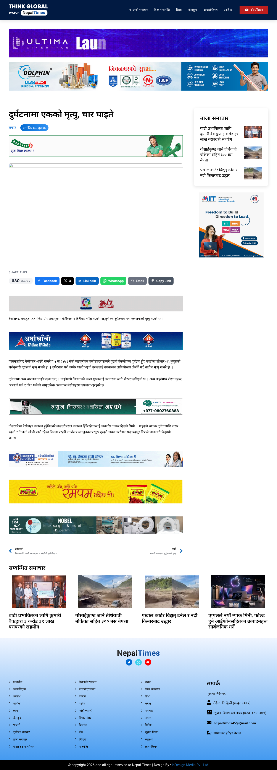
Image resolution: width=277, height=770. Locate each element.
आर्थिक (228, 10)
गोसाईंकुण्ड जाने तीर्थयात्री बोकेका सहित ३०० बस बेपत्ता (218, 155)
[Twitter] (138, 662)
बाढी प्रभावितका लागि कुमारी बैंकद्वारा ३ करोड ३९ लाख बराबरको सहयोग (219, 134)
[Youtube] (148, 662)
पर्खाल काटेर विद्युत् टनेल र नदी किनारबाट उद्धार (218, 172)
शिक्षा (179, 10)
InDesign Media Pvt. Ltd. (190, 765)
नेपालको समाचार (138, 10)
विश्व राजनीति (162, 10)
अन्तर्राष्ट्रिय (210, 10)
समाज (12, 127)
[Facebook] (129, 662)
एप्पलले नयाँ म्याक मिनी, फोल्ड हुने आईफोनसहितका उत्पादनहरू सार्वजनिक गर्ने (237, 621)
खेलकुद (192, 10)
